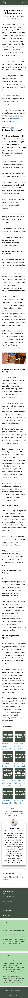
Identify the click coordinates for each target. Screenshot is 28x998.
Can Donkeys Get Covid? (15, 811)
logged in (16, 877)
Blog (15, 808)
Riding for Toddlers (8, 896)
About (7, 990)
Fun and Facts (7, 915)
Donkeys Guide (7, 910)
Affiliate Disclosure (14, 993)
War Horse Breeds (8, 901)
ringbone (16, 119)
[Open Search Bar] (22, 2)
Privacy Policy (18, 990)
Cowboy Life (6, 906)
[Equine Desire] (5, 2)
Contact (12, 990)
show (12, 127)
